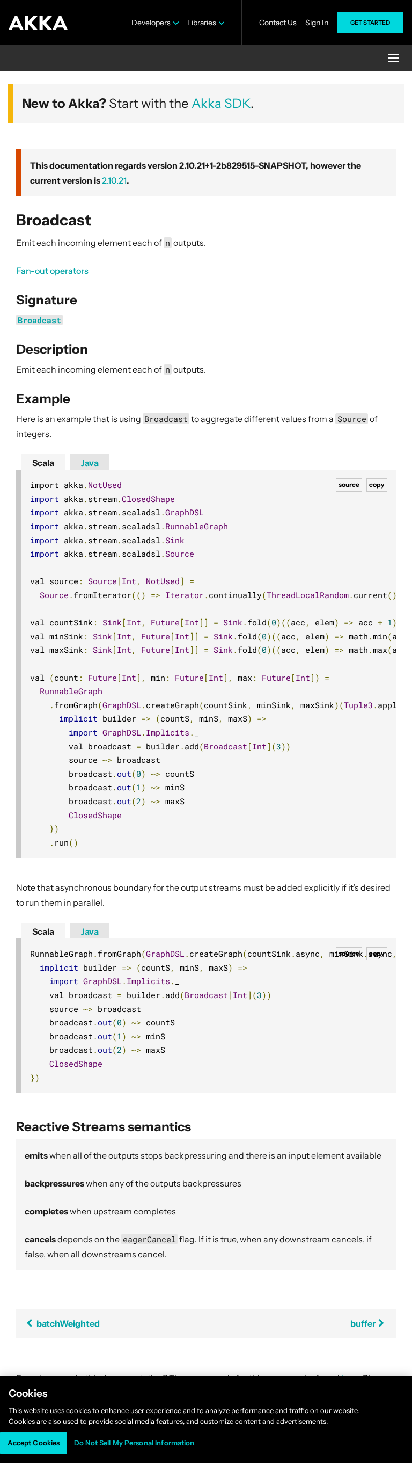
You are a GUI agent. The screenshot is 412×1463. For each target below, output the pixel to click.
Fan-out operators (52, 270)
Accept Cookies (34, 1442)
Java (90, 462)
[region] (206, 1419)
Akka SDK (221, 103)
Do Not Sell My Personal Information (134, 1442)
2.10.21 (114, 180)
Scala (43, 462)
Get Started (370, 22)
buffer (363, 1323)
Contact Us (278, 22)
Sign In (316, 22)
